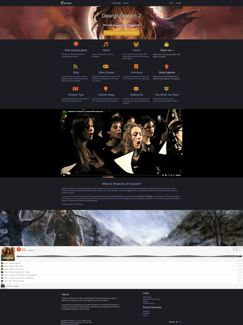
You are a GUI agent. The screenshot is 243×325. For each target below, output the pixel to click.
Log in (171, 3)
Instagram (146, 313)
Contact (178, 3)
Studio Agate (116, 3)
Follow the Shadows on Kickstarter (121, 33)
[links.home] (66, 3)
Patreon (126, 3)
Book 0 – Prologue (146, 196)
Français (179, 322)
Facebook (146, 311)
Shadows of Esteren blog (151, 299)
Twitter (145, 315)
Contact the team (148, 303)
